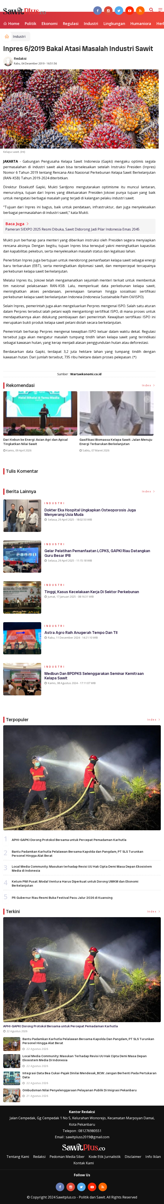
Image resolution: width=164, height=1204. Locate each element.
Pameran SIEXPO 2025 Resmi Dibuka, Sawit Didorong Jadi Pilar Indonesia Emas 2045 (72, 229)
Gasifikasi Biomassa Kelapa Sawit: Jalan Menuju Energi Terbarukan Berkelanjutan (115, 442)
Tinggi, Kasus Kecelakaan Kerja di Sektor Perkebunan (91, 591)
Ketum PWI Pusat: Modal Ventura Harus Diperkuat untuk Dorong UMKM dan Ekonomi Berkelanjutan (75, 883)
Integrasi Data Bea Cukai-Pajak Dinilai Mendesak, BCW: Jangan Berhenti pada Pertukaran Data (89, 1075)
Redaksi (20, 58)
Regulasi (71, 23)
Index (147, 385)
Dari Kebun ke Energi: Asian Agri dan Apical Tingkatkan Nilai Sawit (35, 442)
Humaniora (140, 23)
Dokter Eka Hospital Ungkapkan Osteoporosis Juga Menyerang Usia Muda (90, 512)
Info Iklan (153, 1156)
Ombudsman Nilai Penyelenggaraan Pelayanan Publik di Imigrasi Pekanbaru (79, 1090)
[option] (41, 423)
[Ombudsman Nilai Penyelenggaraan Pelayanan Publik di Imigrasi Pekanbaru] (11, 1095)
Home (13, 23)
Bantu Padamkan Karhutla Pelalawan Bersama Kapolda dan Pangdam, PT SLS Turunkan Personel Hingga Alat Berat (77, 853)
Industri (91, 23)
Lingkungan (114, 23)
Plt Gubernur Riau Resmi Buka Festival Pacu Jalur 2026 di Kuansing (62, 898)
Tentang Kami (17, 1156)
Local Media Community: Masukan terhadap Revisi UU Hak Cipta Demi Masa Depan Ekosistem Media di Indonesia (82, 868)
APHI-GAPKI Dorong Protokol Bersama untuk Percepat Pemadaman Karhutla (69, 840)
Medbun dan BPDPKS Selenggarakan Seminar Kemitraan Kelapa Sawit (94, 676)
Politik (30, 23)
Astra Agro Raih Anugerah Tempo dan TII (80, 632)
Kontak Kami (83, 1163)
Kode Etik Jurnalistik (105, 1156)
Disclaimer (133, 1156)
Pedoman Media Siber (67, 1156)
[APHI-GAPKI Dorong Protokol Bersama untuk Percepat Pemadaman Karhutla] (82, 777)
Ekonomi (49, 23)
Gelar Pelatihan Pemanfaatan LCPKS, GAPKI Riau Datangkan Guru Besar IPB (97, 553)
